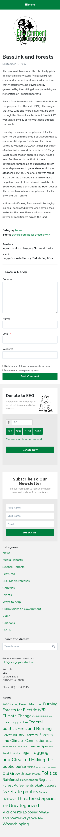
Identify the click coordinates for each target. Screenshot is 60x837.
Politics (49, 773)
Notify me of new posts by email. (22, 370)
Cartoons (8, 623)
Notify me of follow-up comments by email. (28, 366)
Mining (30, 767)
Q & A (6, 630)
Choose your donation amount (24, 439)
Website (7, 349)
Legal (25, 752)
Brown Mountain (30, 704)
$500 (38, 431)
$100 (28, 431)
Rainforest (11, 779)
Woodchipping (15, 824)
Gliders (50, 741)
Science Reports (13, 567)
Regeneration (29, 780)
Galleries (8, 588)
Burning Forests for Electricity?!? (31, 235)
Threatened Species (36, 798)
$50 (18, 431)
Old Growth (13, 773)
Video (6, 616)
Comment (9, 279)
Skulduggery (45, 785)
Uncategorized (24, 805)
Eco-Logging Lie (15, 722)
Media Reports (12, 560)
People (36, 774)
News (18, 230)
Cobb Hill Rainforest (42, 716)
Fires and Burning (34, 728)
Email (6, 334)
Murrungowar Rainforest (46, 767)
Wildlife (37, 818)
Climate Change (17, 716)
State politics (24, 791)
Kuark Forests (11, 753)
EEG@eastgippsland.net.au (18, 662)
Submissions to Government (21, 609)
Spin (6, 792)
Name (7, 319)
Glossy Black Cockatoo (14, 746)
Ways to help (11, 602)
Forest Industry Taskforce (20, 735)
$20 (10, 431)
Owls (28, 774)
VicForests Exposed (20, 812)
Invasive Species (40, 746)
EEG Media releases (16, 581)
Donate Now (30, 450)
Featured (8, 574)
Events (7, 595)
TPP (5, 806)
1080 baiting (10, 704)
